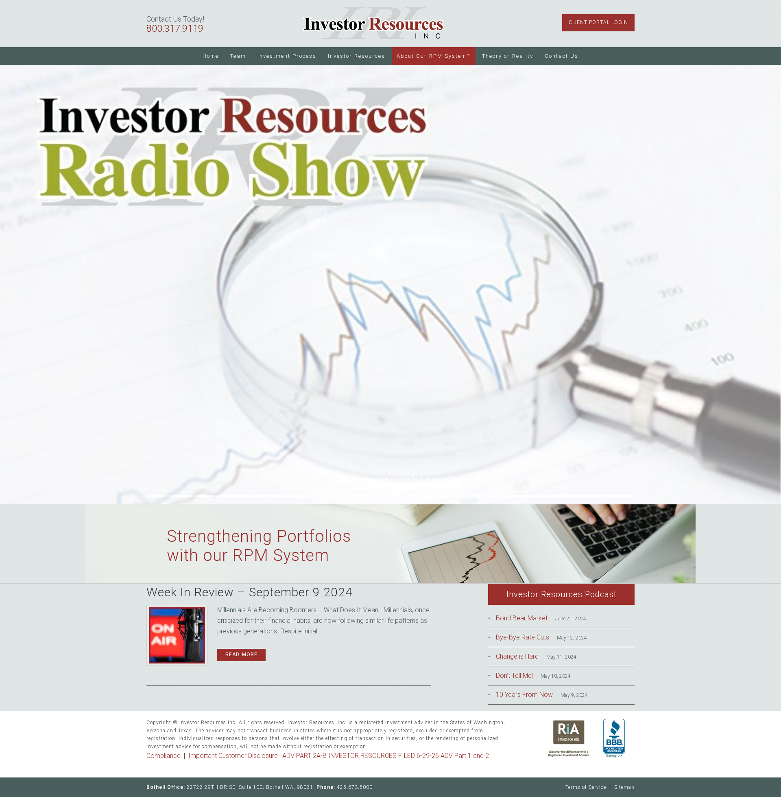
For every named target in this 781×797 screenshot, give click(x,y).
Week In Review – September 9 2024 (249, 592)
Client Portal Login (598, 22)
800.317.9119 (174, 28)
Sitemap (624, 787)
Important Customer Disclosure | (235, 756)
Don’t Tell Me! (514, 675)
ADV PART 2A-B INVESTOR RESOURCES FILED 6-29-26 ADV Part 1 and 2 (385, 756)
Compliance (163, 756)
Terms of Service (585, 787)
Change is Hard (517, 656)
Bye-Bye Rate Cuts (522, 637)
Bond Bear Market (522, 618)
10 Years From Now (524, 694)
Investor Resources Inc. (373, 23)
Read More (241, 654)
